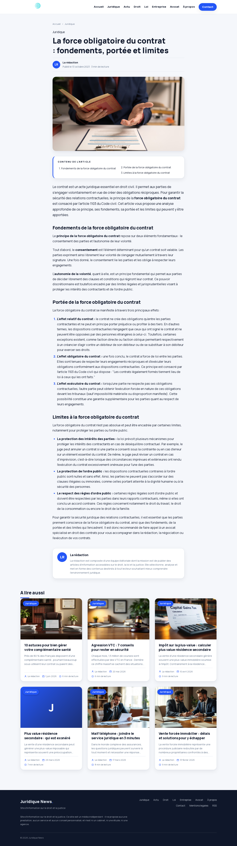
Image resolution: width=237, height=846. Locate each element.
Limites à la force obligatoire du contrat (147, 172)
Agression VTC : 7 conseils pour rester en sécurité (112, 647)
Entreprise (159, 6)
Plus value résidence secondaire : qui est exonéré (47, 735)
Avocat (174, 6)
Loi (146, 6)
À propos (189, 6)
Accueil (99, 6)
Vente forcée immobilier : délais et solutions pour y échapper (184, 735)
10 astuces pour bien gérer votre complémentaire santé (47, 647)
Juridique (113, 6)
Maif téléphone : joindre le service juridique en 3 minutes (115, 735)
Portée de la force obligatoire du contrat (147, 167)
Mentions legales (198, 805)
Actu (127, 6)
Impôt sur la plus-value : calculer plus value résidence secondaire (185, 647)
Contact (207, 7)
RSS (214, 805)
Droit (137, 6)
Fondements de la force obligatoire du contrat (88, 168)
